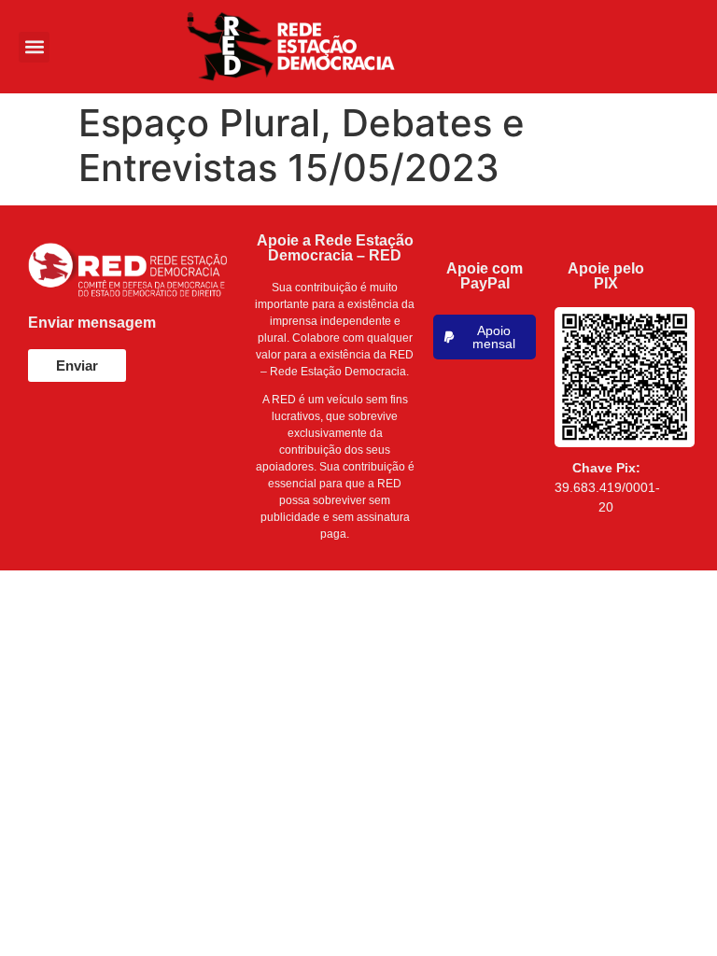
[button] (34, 47)
